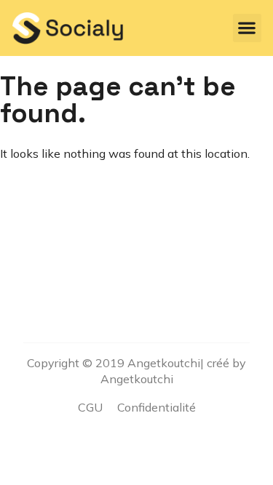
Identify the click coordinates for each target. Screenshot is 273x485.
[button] (247, 28)
